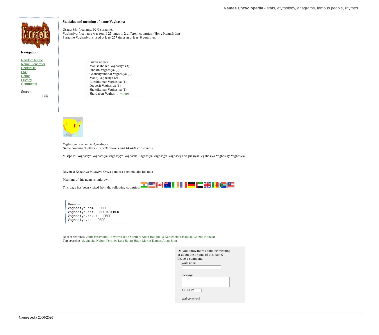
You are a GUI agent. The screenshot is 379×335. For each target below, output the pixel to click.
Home (25, 76)
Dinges (157, 240)
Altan (145, 236)
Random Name (32, 60)
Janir (89, 236)
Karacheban (173, 236)
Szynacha (88, 240)
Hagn (137, 240)
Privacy (26, 80)
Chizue (198, 236)
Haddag (187, 236)
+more (124, 93)
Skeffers (135, 236)
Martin (146, 240)
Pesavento (101, 236)
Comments (29, 84)
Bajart (129, 240)
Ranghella (157, 236)
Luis (121, 240)
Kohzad (209, 236)
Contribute (28, 68)
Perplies (111, 240)
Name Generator (33, 64)
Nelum (100, 240)
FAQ (24, 72)
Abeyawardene (118, 236)
